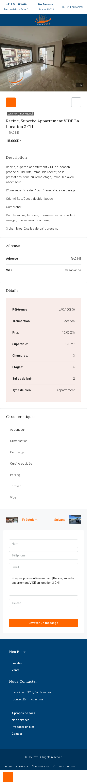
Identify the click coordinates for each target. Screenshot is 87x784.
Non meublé (26, 114)
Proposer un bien (23, 726)
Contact (17, 733)
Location (13, 114)
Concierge (17, 452)
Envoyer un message (43, 623)
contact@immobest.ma (28, 699)
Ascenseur (17, 429)
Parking (15, 475)
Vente (15, 670)
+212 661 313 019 (16, 4)
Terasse (15, 486)
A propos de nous (23, 713)
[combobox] (43, 603)
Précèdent (29, 520)
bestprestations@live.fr (16, 9)
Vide (13, 497)
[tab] (11, 102)
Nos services (20, 720)
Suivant (59, 520)
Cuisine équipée (21, 463)
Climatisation (19, 441)
